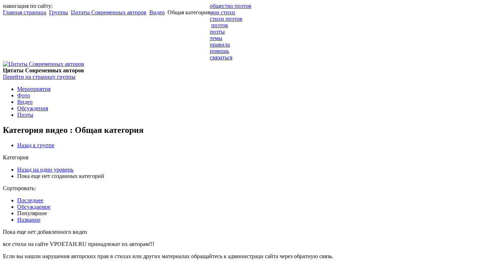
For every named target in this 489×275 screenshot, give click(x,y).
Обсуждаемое (33, 207)
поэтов (219, 25)
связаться (221, 57)
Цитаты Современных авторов (108, 12)
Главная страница (24, 12)
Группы (58, 12)
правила (220, 45)
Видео (157, 12)
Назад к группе (35, 145)
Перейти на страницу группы (39, 77)
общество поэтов (230, 6)
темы (216, 38)
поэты (217, 32)
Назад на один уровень (45, 170)
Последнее (30, 200)
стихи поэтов (226, 19)
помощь (219, 51)
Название (28, 220)
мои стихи (222, 12)
